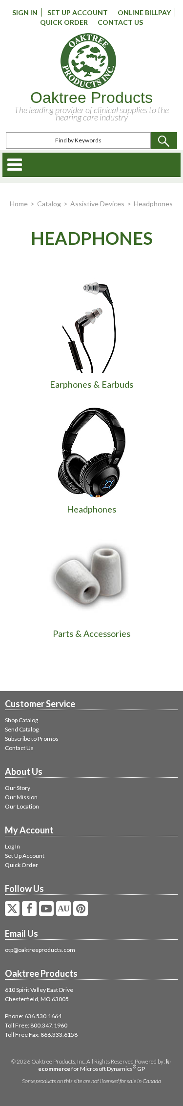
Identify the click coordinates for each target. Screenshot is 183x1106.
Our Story (17, 787)
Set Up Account (77, 12)
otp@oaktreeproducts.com (40, 949)
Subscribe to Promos (32, 738)
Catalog (49, 203)
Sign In (25, 12)
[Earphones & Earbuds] (92, 326)
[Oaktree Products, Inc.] (88, 61)
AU (63, 908)
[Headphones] (92, 451)
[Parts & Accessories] (92, 576)
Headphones (91, 509)
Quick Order (64, 22)
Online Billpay (144, 12)
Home (19, 203)
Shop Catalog (21, 720)
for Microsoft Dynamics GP (105, 1065)
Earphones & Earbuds (91, 384)
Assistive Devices (97, 203)
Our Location (22, 806)
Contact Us (120, 22)
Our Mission (21, 797)
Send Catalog (22, 729)
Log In (12, 846)
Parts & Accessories (91, 634)
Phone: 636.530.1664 (33, 1016)
